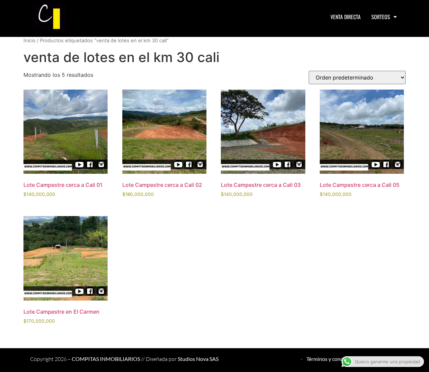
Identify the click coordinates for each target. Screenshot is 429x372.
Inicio (29, 41)
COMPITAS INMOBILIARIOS (106, 359)
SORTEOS (380, 17)
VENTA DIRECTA (345, 17)
